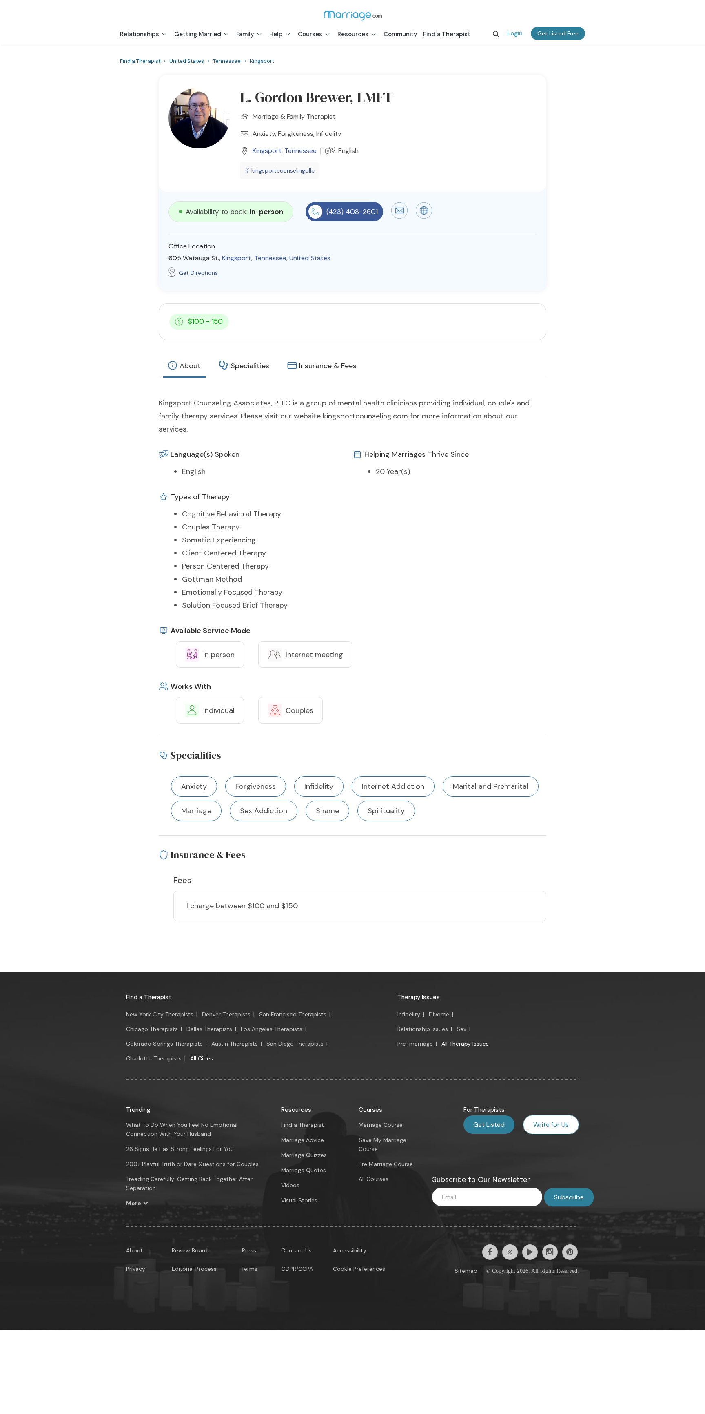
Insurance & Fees (328, 366)
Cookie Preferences (359, 1268)
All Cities (201, 1058)
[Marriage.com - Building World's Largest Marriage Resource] (352, 15)
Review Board (190, 1250)
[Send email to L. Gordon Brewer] (399, 216)
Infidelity (408, 1014)
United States (309, 258)
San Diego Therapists (295, 1043)
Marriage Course (381, 1125)
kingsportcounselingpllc (283, 170)
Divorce (439, 1014)
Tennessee (300, 150)
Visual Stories (299, 1200)
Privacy (135, 1268)
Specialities (250, 366)
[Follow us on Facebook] (490, 1252)
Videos (290, 1185)
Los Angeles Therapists (271, 1029)
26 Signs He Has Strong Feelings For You (180, 1149)
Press (249, 1250)
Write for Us (551, 1124)
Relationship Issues (422, 1029)
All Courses (373, 1179)
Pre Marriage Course (386, 1164)
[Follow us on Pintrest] (570, 1252)
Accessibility (349, 1250)
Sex (461, 1029)
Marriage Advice (302, 1140)
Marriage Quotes (303, 1170)
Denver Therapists (226, 1014)
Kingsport (267, 150)
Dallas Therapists (209, 1029)
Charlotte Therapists (154, 1058)
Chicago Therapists (152, 1029)
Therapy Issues (418, 997)
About (190, 366)
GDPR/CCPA (297, 1268)
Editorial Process (194, 1268)
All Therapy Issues (465, 1043)
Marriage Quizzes (304, 1155)
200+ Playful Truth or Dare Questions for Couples (192, 1164)
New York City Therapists (159, 1014)
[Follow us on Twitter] (510, 1252)
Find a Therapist (148, 997)
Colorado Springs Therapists (164, 1043)
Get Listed (489, 1124)
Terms (249, 1268)
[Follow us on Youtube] (530, 1252)
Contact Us (296, 1250)
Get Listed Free (558, 33)
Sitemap (465, 1271)
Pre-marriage (415, 1043)
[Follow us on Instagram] (550, 1252)
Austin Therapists (234, 1043)
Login (515, 33)
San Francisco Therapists (292, 1014)
